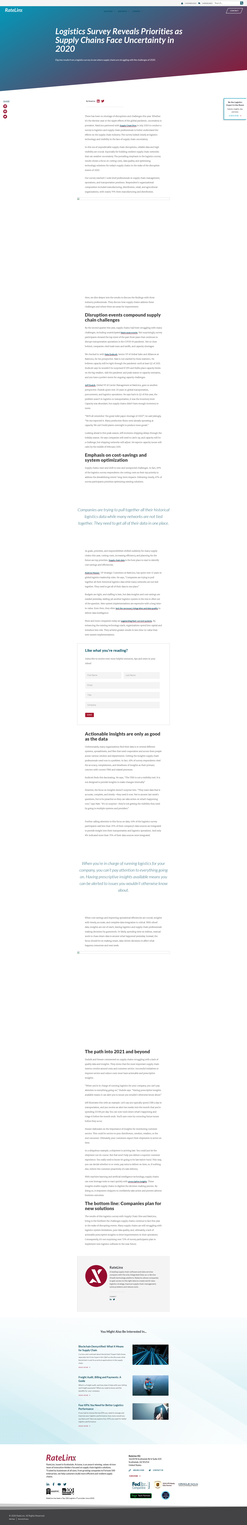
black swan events (129, 332)
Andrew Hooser (92, 572)
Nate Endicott (111, 354)
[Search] (241, 3)
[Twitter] (64, 1484)
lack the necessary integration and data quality (137, 608)
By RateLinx (90, 101)
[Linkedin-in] (47, 1484)
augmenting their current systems (136, 621)
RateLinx (116, 1267)
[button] (110, 11)
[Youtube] (59, 1484)
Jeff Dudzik (90, 385)
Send (89, 715)
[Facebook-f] (53, 1484)
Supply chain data (117, 560)
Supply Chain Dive (128, 125)
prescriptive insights (137, 1181)
